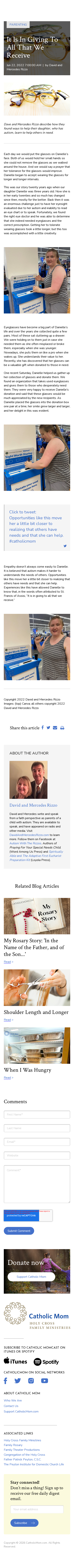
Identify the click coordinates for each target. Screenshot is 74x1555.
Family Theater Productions (22, 1450)
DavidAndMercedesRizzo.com (29, 835)
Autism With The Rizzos (25, 843)
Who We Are (13, 1400)
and (36, 856)
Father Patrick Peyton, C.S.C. (22, 1459)
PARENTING (18, 25)
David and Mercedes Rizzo (33, 805)
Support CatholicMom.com (21, 1411)
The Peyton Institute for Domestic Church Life (34, 1464)
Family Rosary (13, 1445)
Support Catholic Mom (31, 1277)
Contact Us (11, 1406)
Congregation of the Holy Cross (24, 1455)
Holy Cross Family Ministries (22, 1440)
